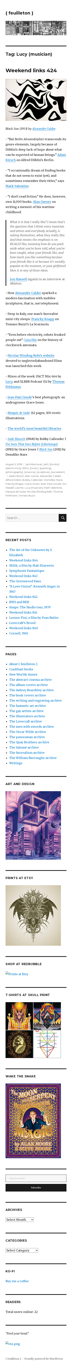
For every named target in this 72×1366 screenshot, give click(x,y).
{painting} (45, 468)
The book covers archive (27, 695)
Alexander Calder (43, 129)
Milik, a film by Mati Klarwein (31, 565)
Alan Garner (42, 202)
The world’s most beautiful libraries (34, 428)
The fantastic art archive (27, 706)
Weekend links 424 (31, 70)
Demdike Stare (53, 479)
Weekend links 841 (23, 612)
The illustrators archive (27, 716)
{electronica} (13, 468)
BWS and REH (19, 602)
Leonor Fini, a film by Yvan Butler (34, 618)
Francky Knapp (42, 319)
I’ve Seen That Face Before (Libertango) (32, 444)
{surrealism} (58, 472)
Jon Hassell (18, 279)
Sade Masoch (16, 439)
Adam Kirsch (16, 475)
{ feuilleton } (19, 13)
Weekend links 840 (23, 628)
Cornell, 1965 (18, 633)
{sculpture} (43, 472)
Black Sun (46, 449)
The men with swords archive (31, 726)
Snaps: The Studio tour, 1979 (30, 607)
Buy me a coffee (17, 1281)
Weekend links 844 (23, 560)
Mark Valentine (17, 186)
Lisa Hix (30, 340)
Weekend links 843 (23, 576)
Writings (15, 763)
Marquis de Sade (16, 491)
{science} (29, 472)
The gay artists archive (26, 711)
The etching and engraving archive (35, 700)
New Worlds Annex (23, 674)
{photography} (14, 472)
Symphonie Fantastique (26, 571)
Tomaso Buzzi (27, 495)
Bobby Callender (32, 479)
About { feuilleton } (23, 664)
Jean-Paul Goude (20, 397)
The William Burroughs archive (33, 758)
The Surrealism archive (26, 753)
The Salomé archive (24, 747)
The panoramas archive (27, 737)
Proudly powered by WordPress (43, 1358)
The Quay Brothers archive (29, 742)
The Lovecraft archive (25, 721)
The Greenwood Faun (25, 581)
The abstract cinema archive (30, 680)
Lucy (9, 381)
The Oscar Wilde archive (27, 732)
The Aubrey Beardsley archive (31, 690)
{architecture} (33, 464)
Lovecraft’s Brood (22, 623)
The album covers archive (28, 685)
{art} (46, 464)
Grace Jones (32, 483)
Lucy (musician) (34, 487)
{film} (25, 468)
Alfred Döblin (13, 479)
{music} (34, 468)
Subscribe (36, 1187)
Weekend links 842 (23, 597)
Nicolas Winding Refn (39, 491)
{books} (54, 464)
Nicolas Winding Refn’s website (31, 355)
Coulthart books (21, 669)
